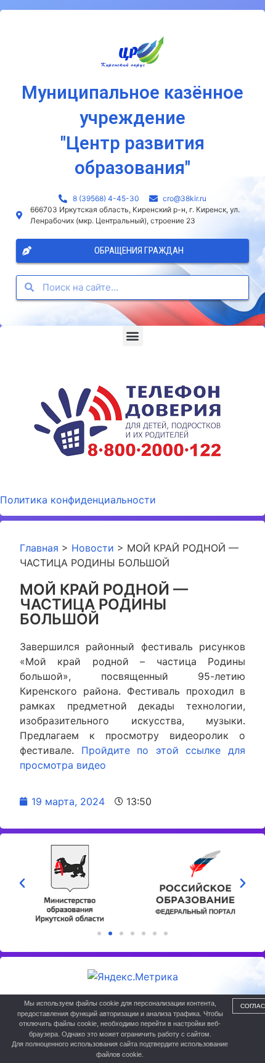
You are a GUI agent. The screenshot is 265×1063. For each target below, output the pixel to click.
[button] (133, 336)
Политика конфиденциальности (78, 500)
